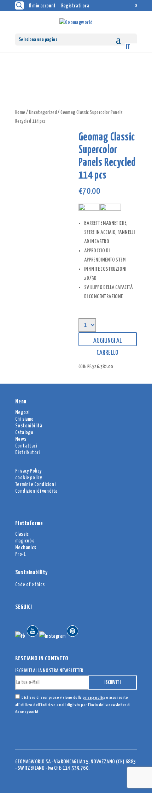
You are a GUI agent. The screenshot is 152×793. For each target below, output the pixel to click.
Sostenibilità (28, 425)
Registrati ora (75, 5)
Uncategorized (43, 112)
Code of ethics (30, 584)
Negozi (22, 412)
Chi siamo (24, 419)
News (21, 439)
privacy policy (94, 697)
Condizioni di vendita (36, 491)
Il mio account (42, 5)
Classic (22, 534)
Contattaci (26, 446)
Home (20, 112)
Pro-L (20, 554)
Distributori (27, 452)
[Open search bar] (19, 5)
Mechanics (25, 547)
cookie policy (28, 477)
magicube (25, 540)
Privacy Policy (28, 471)
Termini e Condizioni (35, 484)
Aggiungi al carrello (107, 341)
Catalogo (24, 432)
